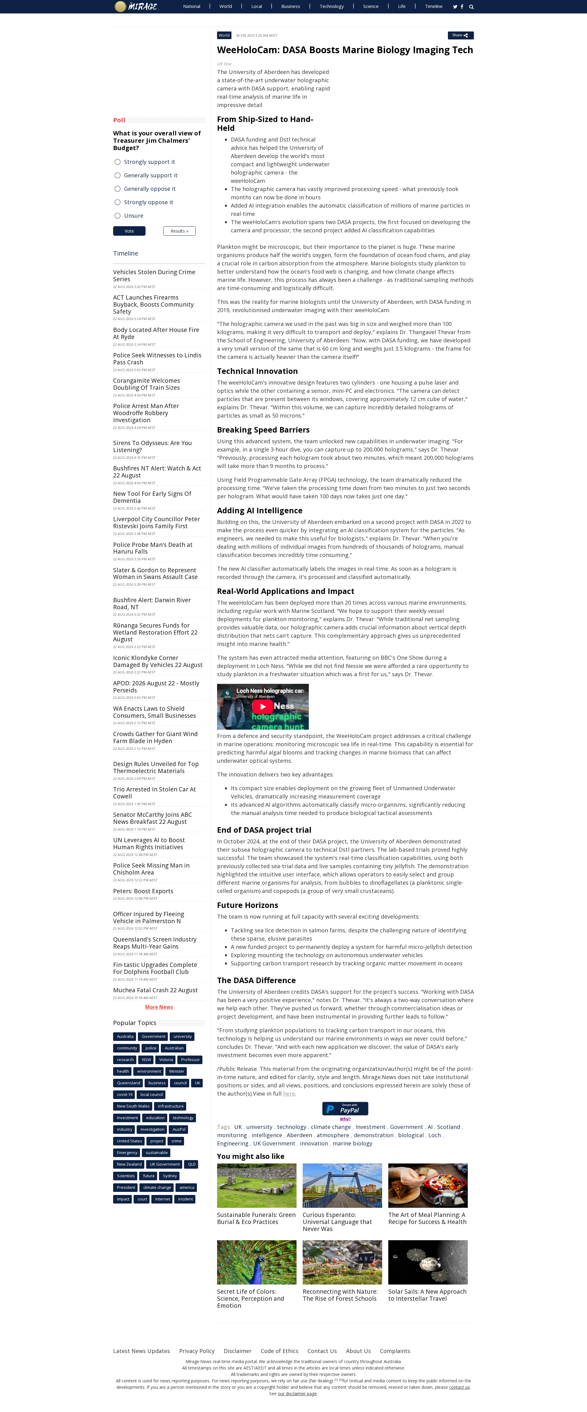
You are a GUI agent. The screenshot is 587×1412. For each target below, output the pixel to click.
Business (290, 6)
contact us (459, 1387)
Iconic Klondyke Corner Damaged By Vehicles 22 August (158, 661)
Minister (176, 1071)
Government (406, 1126)
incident (185, 1199)
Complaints (395, 1351)
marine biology (352, 1143)
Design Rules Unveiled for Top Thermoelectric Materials (156, 767)
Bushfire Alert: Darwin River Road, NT (152, 603)
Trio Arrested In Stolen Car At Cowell (154, 792)
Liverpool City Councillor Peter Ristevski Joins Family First (156, 522)
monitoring (232, 1135)
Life (402, 6)
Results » (179, 231)
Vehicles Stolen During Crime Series (154, 275)
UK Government (274, 1143)
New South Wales (133, 1106)
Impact (123, 1199)
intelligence (267, 1135)
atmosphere (333, 1135)
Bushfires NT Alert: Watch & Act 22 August (157, 471)
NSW (146, 1059)
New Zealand (129, 1164)
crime (177, 1141)
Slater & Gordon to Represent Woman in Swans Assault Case (155, 573)
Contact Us (322, 1351)
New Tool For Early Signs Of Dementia (152, 497)
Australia (125, 1036)
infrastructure (171, 1106)
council (180, 1083)
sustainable (157, 1152)
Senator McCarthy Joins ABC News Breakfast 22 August (152, 818)
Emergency (127, 1152)
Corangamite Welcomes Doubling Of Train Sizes (146, 384)
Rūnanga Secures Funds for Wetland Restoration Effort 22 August (155, 632)
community (127, 1048)
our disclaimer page (297, 1393)
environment (149, 1071)
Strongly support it (149, 161)
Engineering (233, 1143)
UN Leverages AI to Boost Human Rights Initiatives (149, 843)
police (151, 1048)
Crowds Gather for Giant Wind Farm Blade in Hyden (155, 737)
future (149, 1175)
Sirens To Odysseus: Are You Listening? (152, 446)
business (157, 1083)
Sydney (170, 1175)
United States (129, 1141)
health (123, 1071)
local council (152, 1094)
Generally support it (151, 175)
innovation (314, 1143)
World (226, 6)
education (155, 1117)
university (259, 1126)
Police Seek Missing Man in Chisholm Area (151, 868)
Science (371, 6)
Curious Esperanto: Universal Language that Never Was (337, 1222)
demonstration (373, 1135)
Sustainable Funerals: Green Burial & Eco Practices (256, 1218)
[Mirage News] (138, 6)
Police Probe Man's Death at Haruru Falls (153, 548)
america (186, 1187)
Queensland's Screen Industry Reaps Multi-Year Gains (155, 942)
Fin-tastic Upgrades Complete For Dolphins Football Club (155, 968)
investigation (152, 1129)
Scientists (126, 1175)
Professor (190, 1059)
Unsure (133, 215)
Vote (129, 231)
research (125, 1059)
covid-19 (124, 1094)
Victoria (166, 1059)
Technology (331, 6)
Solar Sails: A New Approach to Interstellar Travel (427, 1295)
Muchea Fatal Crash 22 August (155, 990)
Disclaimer (238, 1351)
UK (238, 1126)
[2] (340, 1380)
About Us (358, 1351)
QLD (192, 1164)
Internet (162, 1199)
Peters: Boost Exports (143, 891)
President (126, 1187)
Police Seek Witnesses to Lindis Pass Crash (157, 358)
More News (159, 1007)
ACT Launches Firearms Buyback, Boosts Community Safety (153, 304)
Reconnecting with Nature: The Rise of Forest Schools (340, 1295)
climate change (331, 1126)
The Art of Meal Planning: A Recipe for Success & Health (427, 1218)
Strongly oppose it (148, 202)
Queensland (128, 1083)
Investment (371, 1126)
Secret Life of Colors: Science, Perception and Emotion (250, 1299)
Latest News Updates (141, 1351)
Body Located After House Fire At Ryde (156, 333)
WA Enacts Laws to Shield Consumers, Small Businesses (154, 712)
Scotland (448, 1126)
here (289, 1093)
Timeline (434, 6)
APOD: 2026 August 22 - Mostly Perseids (156, 686)
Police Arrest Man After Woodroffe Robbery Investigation (146, 413)
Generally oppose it (150, 188)
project (156, 1141)
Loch (434, 1135)
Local (256, 6)
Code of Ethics (279, 1351)
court (142, 1199)
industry (124, 1129)
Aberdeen (299, 1135)
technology (291, 1126)
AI (430, 1126)
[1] (336, 1380)
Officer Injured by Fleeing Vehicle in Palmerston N (148, 917)
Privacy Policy (197, 1351)
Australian (174, 1048)
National (191, 6)
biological (411, 1135)
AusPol (179, 1129)
